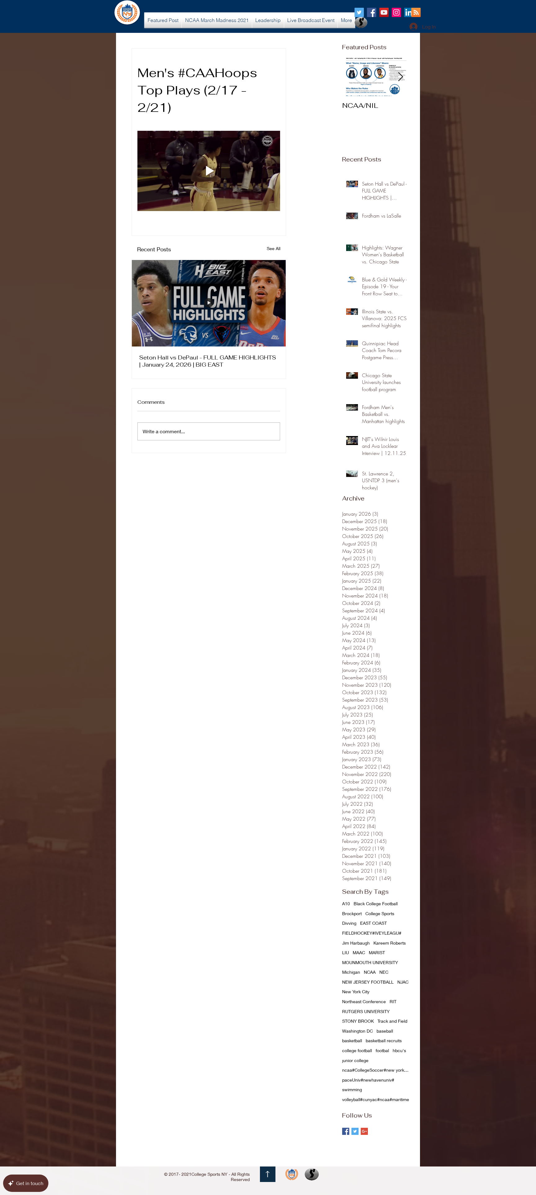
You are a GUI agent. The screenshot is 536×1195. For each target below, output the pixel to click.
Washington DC (357, 1031)
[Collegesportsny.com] (359, 12)
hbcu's (399, 1050)
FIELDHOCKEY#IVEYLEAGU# (371, 933)
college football (357, 1050)
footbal (382, 1050)
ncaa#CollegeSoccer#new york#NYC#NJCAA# (376, 1070)
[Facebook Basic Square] (345, 1131)
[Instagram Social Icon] (396, 12)
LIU (345, 952)
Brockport (352, 913)
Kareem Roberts (389, 943)
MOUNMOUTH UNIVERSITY (370, 962)
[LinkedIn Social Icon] (408, 12)
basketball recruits (384, 1040)
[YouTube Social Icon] (384, 12)
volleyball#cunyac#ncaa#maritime (375, 1099)
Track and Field (392, 1021)
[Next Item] (400, 77)
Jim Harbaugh (356, 943)
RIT (393, 1001)
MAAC (359, 952)
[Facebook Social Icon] (371, 12)
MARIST (377, 952)
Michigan (351, 972)
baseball (385, 1031)
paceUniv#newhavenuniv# (368, 1080)
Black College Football (376, 903)
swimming (352, 1089)
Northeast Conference (364, 1001)
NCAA (370, 972)
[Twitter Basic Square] (355, 1131)
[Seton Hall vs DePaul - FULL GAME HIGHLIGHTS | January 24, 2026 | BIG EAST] (209, 303)
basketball (352, 1040)
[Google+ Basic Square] (364, 1131)
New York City (355, 991)
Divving (349, 923)
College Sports (379, 913)
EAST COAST (373, 923)
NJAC (403, 982)
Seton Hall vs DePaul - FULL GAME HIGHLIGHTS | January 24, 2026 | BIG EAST (207, 361)
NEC (383, 972)
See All (273, 248)
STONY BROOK (358, 1021)
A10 (346, 903)
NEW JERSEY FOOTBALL (368, 982)
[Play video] (208, 171)
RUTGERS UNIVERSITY (366, 1011)
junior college (355, 1060)
